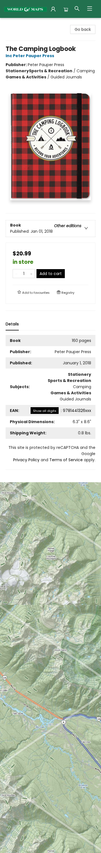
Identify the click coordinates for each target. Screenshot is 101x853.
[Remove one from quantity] (16, 274)
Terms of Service (66, 460)
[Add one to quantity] (31, 274)
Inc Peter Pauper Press (30, 56)
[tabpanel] (50, 402)
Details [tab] (12, 324)
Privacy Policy (26, 460)
